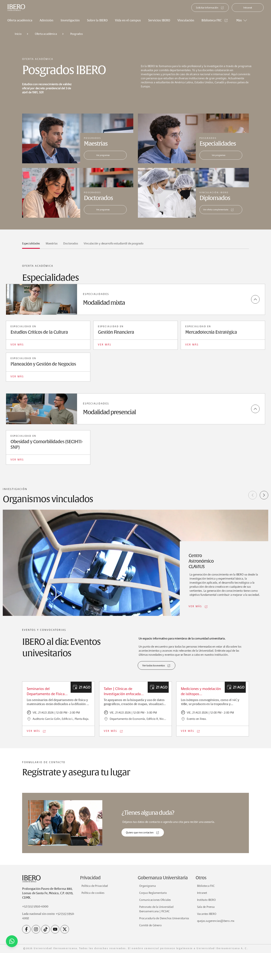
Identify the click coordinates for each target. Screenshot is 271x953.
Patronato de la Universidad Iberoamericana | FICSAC (156, 909)
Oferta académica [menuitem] (19, 20)
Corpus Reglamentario (153, 893)
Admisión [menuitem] (46, 20)
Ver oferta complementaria (215, 209)
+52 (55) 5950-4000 (35, 906)
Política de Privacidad (94, 886)
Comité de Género (150, 925)
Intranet (247, 7)
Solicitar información (207, 7)
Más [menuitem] (239, 20)
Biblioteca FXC (211, 20)
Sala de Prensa (206, 907)
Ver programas (103, 155)
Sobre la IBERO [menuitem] (97, 20)
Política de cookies (92, 893)
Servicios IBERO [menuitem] (159, 20)
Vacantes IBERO (206, 914)
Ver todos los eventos (153, 665)
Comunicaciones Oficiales (155, 900)
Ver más (17, 344)
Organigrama (147, 886)
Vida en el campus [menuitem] (128, 20)
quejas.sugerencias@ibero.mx (215, 921)
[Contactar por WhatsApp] (12, 941)
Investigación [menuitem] (70, 20)
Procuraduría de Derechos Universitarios (164, 918)
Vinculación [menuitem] (186, 20)
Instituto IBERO (206, 900)
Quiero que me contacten (139, 832)
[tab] (31, 245)
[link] (215, 20)
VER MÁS (195, 606)
